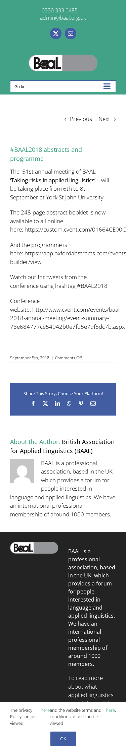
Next (104, 119)
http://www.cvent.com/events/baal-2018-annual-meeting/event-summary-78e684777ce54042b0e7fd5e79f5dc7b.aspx (67, 318)
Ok (63, 739)
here (45, 710)
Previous (81, 119)
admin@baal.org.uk (63, 17)
